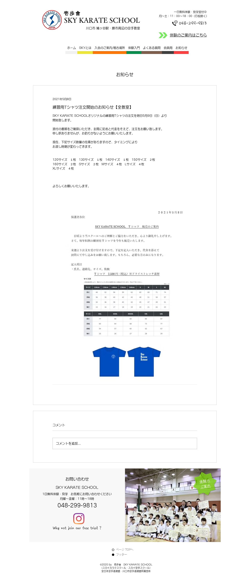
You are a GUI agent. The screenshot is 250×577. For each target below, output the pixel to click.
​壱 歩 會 (73, 13)
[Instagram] (78, 518)
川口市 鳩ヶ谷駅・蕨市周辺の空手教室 (113, 28)
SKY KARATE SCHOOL (102, 20)
